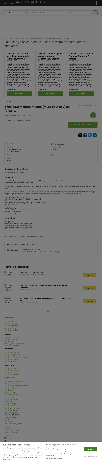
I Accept (90, 449)
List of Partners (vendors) (54, 458)
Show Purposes (90, 456)
